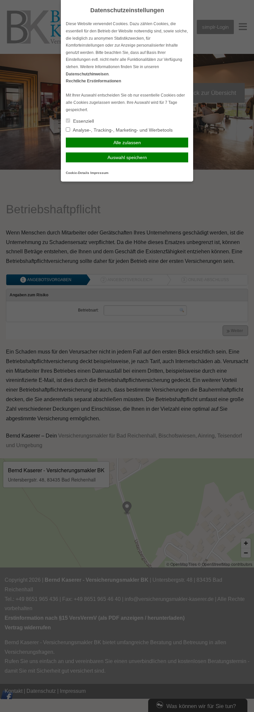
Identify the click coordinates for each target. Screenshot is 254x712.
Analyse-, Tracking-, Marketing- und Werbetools (122, 130)
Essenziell (83, 121)
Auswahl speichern (127, 157)
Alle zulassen (127, 142)
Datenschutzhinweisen (87, 74)
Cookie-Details (77, 173)
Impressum (99, 173)
